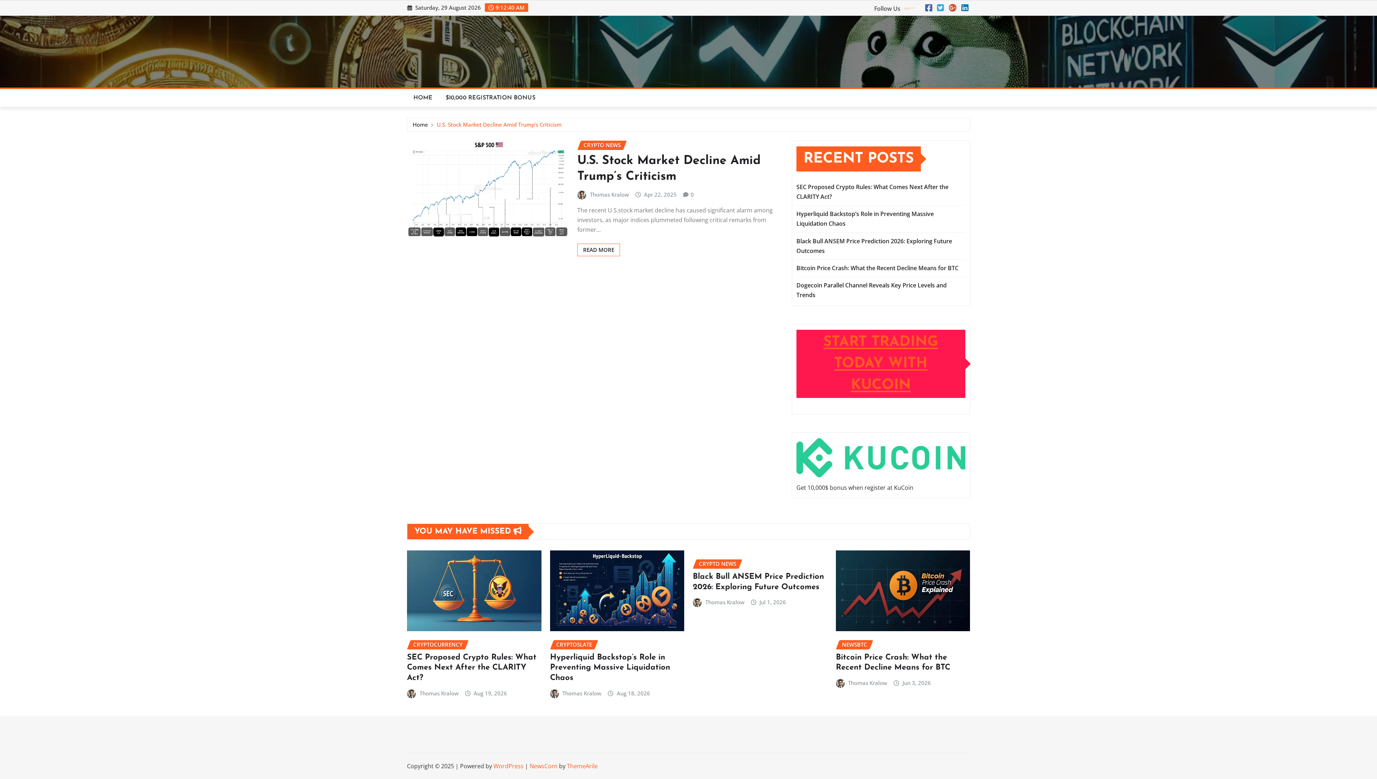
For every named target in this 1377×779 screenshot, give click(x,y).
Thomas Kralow (609, 194)
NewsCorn (544, 766)
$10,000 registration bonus (490, 98)
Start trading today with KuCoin (880, 364)
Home (423, 98)
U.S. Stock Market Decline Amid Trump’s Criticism (499, 124)
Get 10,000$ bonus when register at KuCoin (854, 488)
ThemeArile (582, 766)
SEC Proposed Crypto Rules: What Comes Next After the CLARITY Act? (471, 667)
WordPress (508, 766)
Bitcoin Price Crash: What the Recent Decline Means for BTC (877, 268)
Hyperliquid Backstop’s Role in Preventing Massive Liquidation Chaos (610, 667)
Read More (598, 249)
